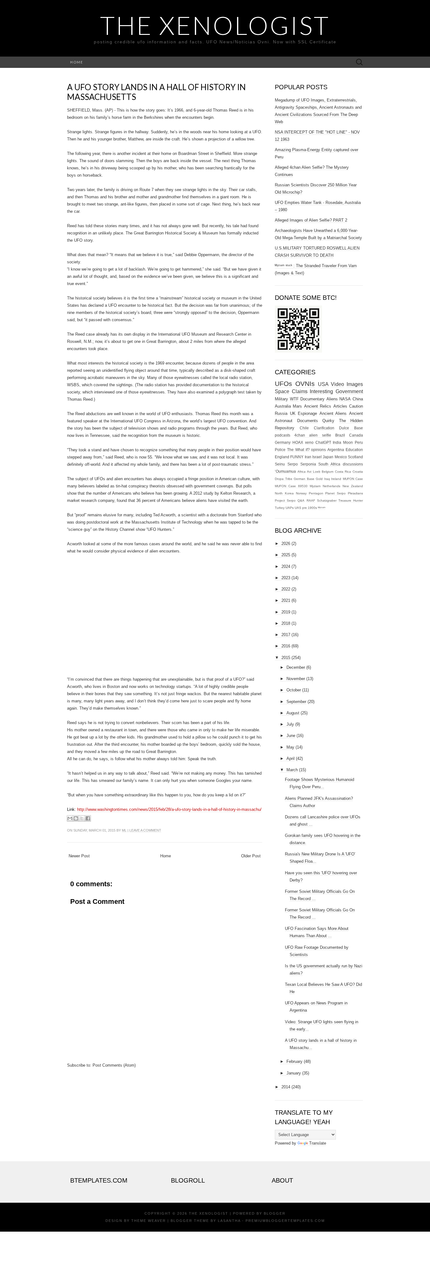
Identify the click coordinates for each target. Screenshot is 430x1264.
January (293, 1073)
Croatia (358, 471)
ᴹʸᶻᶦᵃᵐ (321, 507)
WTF (294, 399)
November (295, 678)
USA (323, 384)
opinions (318, 450)
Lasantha (229, 1221)
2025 (285, 554)
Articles (340, 406)
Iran (308, 457)
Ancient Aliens (333, 413)
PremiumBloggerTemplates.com (285, 1221)
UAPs (290, 507)
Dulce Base (351, 428)
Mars (297, 406)
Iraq (327, 479)
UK (293, 413)
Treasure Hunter (350, 500)
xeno (309, 442)
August (292, 713)
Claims (300, 391)
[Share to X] (82, 818)
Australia (283, 406)
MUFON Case (353, 479)
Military (281, 399)
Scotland (355, 457)
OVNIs (305, 383)
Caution (356, 406)
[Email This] (70, 818)
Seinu (280, 464)
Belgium (327, 471)
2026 (285, 543)
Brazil (340, 435)
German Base (304, 479)
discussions (353, 464)
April (290, 758)
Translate (317, 1143)
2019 (285, 612)
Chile (304, 428)
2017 (285, 634)
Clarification (324, 428)
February (294, 1061)
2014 (285, 1087)
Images (355, 384)
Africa (301, 471)
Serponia (308, 464)
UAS (298, 507)
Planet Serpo (335, 493)
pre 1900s (309, 507)
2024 (285, 566)
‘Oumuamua (285, 471)
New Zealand (352, 486)
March (292, 769)
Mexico (341, 457)
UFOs (283, 383)
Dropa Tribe (283, 479)
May (290, 747)
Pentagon (316, 493)
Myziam (315, 486)
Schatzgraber (327, 500)
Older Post (251, 856)
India (337, 442)
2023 (285, 577)
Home (76, 62)
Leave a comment (145, 830)
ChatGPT (323, 442)
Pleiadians (355, 493)
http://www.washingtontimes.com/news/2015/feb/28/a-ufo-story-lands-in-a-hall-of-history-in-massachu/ (169, 809)
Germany (283, 442)
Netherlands (331, 486)
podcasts (282, 435)
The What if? (298, 450)
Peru (359, 442)
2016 (285, 646)
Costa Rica (343, 471)
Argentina (335, 450)
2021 (285, 600)
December (295, 667)
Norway (301, 493)
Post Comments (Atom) (114, 1065)
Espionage (307, 413)
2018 (285, 623)
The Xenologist (215, 25)
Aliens (332, 399)
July (290, 724)
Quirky (328, 420)
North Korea (284, 493)
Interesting (321, 391)
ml (124, 830)
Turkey (280, 507)
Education (354, 450)
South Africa (329, 464)
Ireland (336, 479)
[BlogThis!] (76, 818)
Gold (319, 479)
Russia (281, 413)
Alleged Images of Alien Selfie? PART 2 (311, 220)
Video (337, 384)
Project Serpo (285, 500)
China (358, 399)
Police (280, 450)
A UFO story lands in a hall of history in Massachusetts (156, 92)
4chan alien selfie (312, 435)
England (282, 457)
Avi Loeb (313, 471)
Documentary (312, 399)
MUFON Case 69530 (291, 486)
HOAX (297, 442)
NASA (345, 399)
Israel (317, 457)
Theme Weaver (148, 1221)
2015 (285, 657)
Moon (348, 442)
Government (349, 391)
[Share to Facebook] (88, 818)
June (290, 735)
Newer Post (79, 856)
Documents (307, 420)
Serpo (292, 464)
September (296, 701)
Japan (328, 457)
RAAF (311, 500)
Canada (356, 435)
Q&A (300, 500)
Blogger (275, 1213)
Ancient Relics (317, 406)
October (293, 690)
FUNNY (296, 457)
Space (282, 391)
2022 (285, 589)
